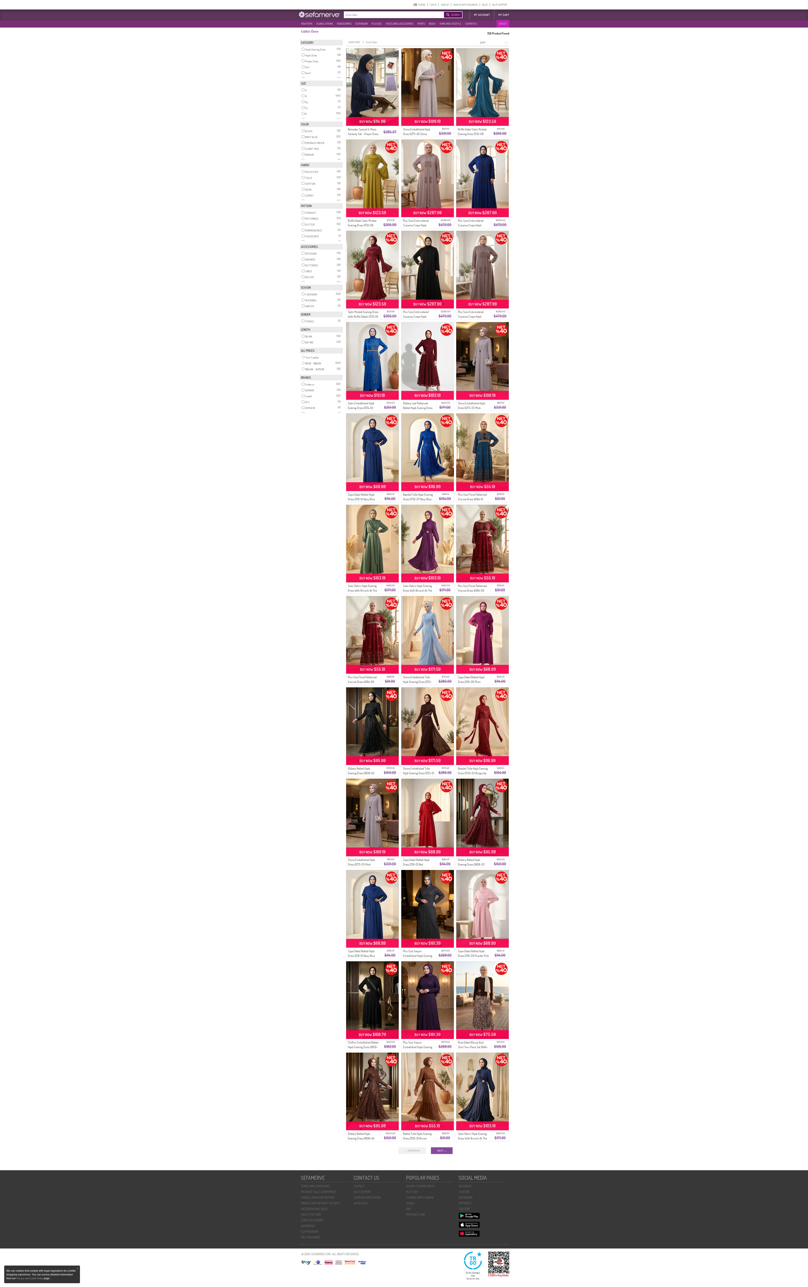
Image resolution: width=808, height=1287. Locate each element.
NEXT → (441, 1150)
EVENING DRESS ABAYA (419, 1197)
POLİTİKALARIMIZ (310, 1237)
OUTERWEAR (361, 23)
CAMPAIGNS (308, 1226)
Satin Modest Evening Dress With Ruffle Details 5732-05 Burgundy (363, 316)
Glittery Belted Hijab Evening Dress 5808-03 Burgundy (471, 864)
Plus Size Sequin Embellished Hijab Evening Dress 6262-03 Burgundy (417, 1047)
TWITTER (464, 1192)
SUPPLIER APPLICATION (367, 1197)
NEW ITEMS (306, 23)
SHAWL (410, 1203)
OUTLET (503, 23)
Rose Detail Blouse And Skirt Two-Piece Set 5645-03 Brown (473, 1047)
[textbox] (390, 14)
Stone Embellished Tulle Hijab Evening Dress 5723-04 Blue (417, 681)
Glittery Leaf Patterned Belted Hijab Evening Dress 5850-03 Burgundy (417, 407)
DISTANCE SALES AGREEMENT (318, 1192)
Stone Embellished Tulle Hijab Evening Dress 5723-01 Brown (418, 773)
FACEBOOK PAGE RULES (314, 1209)
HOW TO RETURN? (311, 1214)
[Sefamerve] (320, 14)
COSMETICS (471, 23)
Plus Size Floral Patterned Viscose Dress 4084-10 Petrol (472, 499)
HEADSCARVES (344, 23)
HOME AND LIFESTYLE (450, 23)
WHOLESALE (361, 1203)
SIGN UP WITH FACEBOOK (465, 4)
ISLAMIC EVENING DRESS (420, 1186)
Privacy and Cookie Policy (30, 1278)
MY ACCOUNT (482, 14)
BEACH (432, 23)
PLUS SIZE (377, 23)
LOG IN (433, 4)
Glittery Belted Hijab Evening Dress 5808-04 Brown (361, 1138)
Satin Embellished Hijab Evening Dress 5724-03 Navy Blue (361, 407)
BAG (408, 1209)
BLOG (485, 4)
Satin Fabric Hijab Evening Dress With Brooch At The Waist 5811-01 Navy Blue (472, 1138)
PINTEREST (465, 1203)
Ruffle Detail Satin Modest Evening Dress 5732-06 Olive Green (362, 225)
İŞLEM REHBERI (309, 1231)
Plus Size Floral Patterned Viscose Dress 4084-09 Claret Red (472, 590)
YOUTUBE (464, 1209)
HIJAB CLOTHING (324, 23)
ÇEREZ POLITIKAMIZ (312, 1220)
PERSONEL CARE (415, 1214)
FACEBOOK (465, 1186)
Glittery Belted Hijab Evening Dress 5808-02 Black (361, 773)
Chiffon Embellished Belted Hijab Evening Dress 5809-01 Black (363, 1047)
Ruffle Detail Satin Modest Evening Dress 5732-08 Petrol (472, 134)
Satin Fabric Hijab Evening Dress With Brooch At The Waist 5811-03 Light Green (362, 590)
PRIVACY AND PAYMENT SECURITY (320, 1203)
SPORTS (421, 23)
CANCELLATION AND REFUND (317, 1197)
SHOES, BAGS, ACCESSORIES (399, 23)
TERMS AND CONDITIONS (315, 1186)
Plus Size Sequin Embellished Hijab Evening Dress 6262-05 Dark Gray (417, 955)
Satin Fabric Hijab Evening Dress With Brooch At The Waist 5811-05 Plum (417, 590)
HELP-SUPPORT (499, 4)
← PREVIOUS (412, 1150)
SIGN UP (445, 4)
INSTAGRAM (465, 1197)
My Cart (503, 14)
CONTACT (359, 1186)
